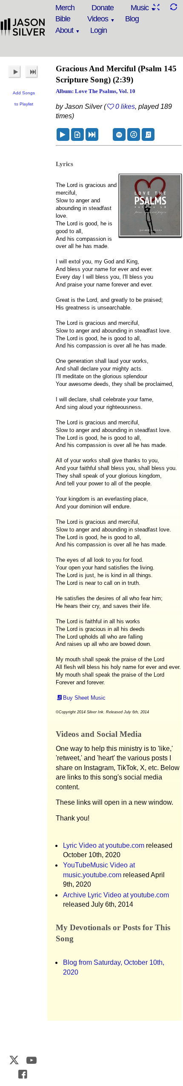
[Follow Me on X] (14, 1060)
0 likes (125, 106)
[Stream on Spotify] (119, 134)
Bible (62, 19)
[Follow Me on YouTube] (31, 1060)
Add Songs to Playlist (24, 98)
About (64, 30)
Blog (132, 19)
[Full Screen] (156, 7)
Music (140, 7)
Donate (103, 7)
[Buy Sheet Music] (148, 134)
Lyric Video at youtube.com (103, 845)
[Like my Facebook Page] (23, 1074)
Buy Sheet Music (84, 698)
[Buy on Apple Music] (133, 134)
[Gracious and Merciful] (63, 134)
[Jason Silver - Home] (23, 27)
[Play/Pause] (14, 71)
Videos (97, 19)
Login (98, 30)
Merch (64, 7)
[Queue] (77, 134)
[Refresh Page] (173, 7)
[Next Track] (31, 71)
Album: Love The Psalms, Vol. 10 (95, 91)
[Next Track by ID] (92, 134)
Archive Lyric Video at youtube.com (116, 895)
